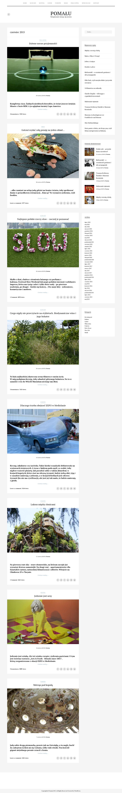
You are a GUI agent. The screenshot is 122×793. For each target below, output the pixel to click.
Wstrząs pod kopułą (43, 684)
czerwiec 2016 (88, 281)
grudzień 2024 (89, 231)
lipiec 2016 (87, 279)
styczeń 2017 (88, 273)
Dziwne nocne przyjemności (43, 43)
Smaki (66, 3)
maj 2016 (87, 284)
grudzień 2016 (89, 275)
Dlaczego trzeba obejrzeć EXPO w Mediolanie (43, 405)
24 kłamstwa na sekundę (93, 88)
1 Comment (13, 297)
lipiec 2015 (87, 295)
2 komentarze (14, 114)
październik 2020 (89, 260)
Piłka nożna (75, 3)
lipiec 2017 (87, 264)
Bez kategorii (88, 317)
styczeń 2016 (88, 290)
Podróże (58, 3)
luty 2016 (87, 288)
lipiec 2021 (87, 249)
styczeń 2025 (88, 229)
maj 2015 (87, 299)
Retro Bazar (86, 3)
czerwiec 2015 (88, 297)
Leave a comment (15, 203)
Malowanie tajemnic (91, 101)
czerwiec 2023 (88, 235)
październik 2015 (89, 292)
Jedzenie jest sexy (43, 595)
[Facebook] (8, 14)
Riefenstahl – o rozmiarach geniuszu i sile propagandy (103, 162)
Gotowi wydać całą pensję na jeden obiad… (43, 130)
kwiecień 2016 (88, 286)
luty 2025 (87, 227)
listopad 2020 (88, 257)
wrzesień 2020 (89, 262)
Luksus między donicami (43, 504)
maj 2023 (87, 238)
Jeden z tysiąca (90, 61)
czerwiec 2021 (88, 251)
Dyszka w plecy (90, 67)
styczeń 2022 (88, 240)
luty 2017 (87, 270)
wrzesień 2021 (89, 244)
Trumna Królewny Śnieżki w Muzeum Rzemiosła (102, 175)
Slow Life (33, 3)
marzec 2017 (88, 268)
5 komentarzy (14, 669)
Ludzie (50, 3)
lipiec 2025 (87, 222)
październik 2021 (89, 242)
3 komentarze (14, 389)
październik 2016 (89, 277)
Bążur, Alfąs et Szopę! (92, 56)
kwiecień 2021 (88, 253)
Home (25, 3)
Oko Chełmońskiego (91, 123)
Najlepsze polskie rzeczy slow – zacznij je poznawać (43, 219)
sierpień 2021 (88, 246)
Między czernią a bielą (92, 50)
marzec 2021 (88, 255)
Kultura (42, 3)
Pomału (61, 13)
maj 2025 (87, 224)
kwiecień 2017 (88, 266)
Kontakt (96, 3)
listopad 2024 (88, 233)
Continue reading (43, 109)
